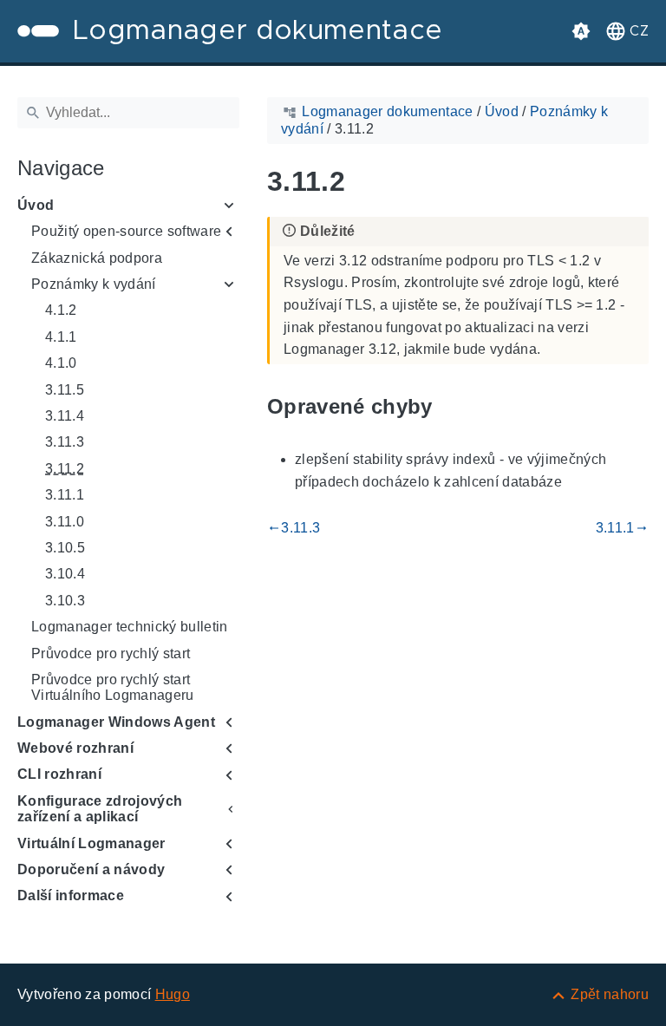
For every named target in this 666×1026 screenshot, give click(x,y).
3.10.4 (65, 573)
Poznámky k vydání (93, 284)
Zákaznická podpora (96, 258)
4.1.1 (61, 337)
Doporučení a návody (91, 869)
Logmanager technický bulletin (129, 626)
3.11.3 (64, 442)
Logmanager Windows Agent (116, 722)
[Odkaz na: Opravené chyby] (453, 406)
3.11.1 (64, 494)
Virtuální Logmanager (91, 843)
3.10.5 (65, 547)
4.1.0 (61, 363)
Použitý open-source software (126, 231)
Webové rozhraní (75, 748)
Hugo (172, 994)
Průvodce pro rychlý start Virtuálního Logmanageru (112, 687)
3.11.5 (64, 389)
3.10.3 (65, 600)
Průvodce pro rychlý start (110, 653)
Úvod (35, 205)
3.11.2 (64, 468)
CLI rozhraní (59, 774)
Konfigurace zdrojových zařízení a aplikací (99, 809)
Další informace (70, 895)
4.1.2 (61, 310)
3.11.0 (64, 521)
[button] (625, 31)
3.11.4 (64, 415)
